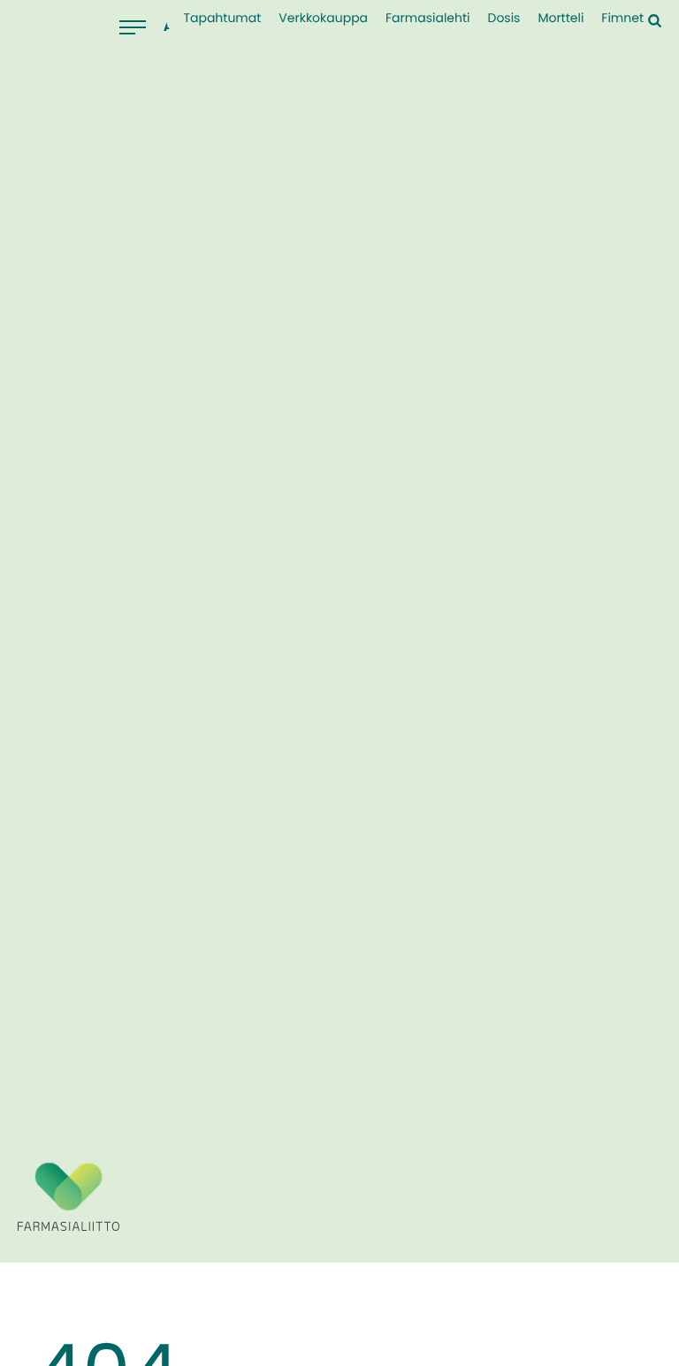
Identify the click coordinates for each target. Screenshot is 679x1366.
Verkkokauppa (323, 18)
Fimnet (622, 18)
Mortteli (561, 18)
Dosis (503, 18)
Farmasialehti (427, 18)
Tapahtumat (222, 18)
